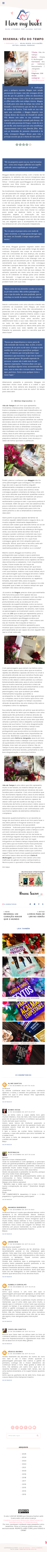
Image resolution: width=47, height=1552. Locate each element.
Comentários (10, 904)
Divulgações (37, 43)
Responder (7, 1102)
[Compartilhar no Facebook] (34, 904)
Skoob (34, 71)
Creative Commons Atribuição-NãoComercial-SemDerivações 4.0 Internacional (23, 1521)
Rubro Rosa (14, 1110)
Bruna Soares (25, 43)
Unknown (13, 1242)
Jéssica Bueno (15, 1352)
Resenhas (31, 45)
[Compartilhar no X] (30, 904)
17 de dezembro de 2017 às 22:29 (21, 1244)
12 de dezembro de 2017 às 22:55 (21, 1154)
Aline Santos (15, 1083)
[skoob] (30, 1427)
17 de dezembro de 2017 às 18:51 (21, 1209)
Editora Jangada (19, 45)
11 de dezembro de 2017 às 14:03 (21, 1085)
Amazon (40, 80)
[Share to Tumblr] (43, 904)
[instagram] (12, 1427)
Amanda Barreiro (17, 1207)
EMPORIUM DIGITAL (30, 1549)
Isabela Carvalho (17, 1285)
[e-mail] (34, 1427)
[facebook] (17, 1427)
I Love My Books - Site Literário (30, 1548)
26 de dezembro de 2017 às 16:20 (21, 1353)
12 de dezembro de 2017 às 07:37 (21, 1112)
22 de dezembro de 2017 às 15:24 (21, 1331)
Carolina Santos (17, 1329)
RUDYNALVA (13, 1152)
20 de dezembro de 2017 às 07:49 (21, 1287)
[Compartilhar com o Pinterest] (39, 904)
